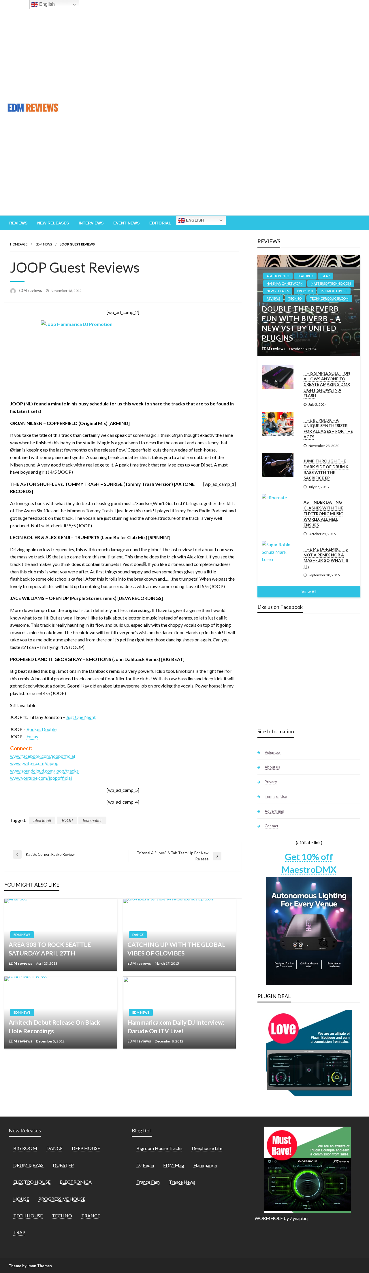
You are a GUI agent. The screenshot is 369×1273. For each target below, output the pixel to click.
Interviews (91, 223)
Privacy (271, 781)
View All (309, 591)
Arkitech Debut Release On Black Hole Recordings (54, 1026)
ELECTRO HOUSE (31, 1182)
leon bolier (92, 820)
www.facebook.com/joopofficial (42, 756)
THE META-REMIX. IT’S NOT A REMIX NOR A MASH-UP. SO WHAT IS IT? (326, 557)
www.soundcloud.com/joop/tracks (44, 770)
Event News (126, 223)
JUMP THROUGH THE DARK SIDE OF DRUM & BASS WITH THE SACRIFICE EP (326, 469)
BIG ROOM (25, 1148)
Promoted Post (334, 291)
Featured (305, 276)
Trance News (182, 1182)
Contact (271, 826)
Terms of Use (276, 796)
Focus (32, 736)
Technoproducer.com (329, 298)
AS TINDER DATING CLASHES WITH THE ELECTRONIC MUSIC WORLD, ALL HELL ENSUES (323, 513)
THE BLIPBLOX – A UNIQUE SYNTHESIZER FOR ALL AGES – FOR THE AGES (328, 428)
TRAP (19, 1232)
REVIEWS (273, 298)
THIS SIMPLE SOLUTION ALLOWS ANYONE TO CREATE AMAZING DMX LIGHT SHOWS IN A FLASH (327, 384)
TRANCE (90, 1215)
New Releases (53, 223)
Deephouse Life (207, 1148)
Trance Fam (148, 1182)
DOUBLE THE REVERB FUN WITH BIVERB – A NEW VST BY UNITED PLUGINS (301, 323)
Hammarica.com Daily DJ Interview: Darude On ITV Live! (175, 1026)
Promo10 (304, 291)
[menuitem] (18, 223)
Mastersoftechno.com (331, 283)
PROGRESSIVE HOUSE (61, 1199)
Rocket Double (42, 729)
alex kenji (42, 820)
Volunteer (273, 752)
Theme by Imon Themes (30, 1265)
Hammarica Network (284, 283)
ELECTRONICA (76, 1182)
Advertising (274, 811)
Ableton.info (278, 276)
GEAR (325, 276)
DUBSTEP (63, 1165)
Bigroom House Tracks (159, 1148)
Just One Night (81, 717)
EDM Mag (173, 1165)
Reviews (18, 223)
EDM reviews (30, 290)
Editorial (160, 223)
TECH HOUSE (28, 1215)
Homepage (18, 244)
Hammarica (205, 1165)
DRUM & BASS (28, 1165)
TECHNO (295, 298)
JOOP (67, 820)
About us (272, 767)
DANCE (138, 934)
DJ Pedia (145, 1165)
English (194, 220)
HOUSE (21, 1199)
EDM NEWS (43, 244)
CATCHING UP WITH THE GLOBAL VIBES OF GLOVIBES (176, 948)
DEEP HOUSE (86, 1148)
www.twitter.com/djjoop (34, 763)
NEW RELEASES (278, 291)
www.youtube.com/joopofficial (41, 778)
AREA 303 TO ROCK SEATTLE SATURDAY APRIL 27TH (50, 948)
